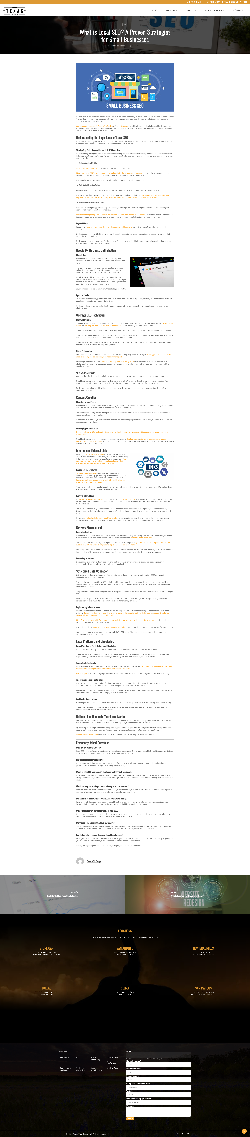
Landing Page (112, 1057)
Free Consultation (234, 2)
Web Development (96, 1069)
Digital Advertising (95, 1058)
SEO (125, 25)
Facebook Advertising (80, 1069)
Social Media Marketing (65, 1069)
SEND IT (130, 1119)
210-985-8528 (194, 2)
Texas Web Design (117, 46)
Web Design (65, 1057)
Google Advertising (111, 1062)
